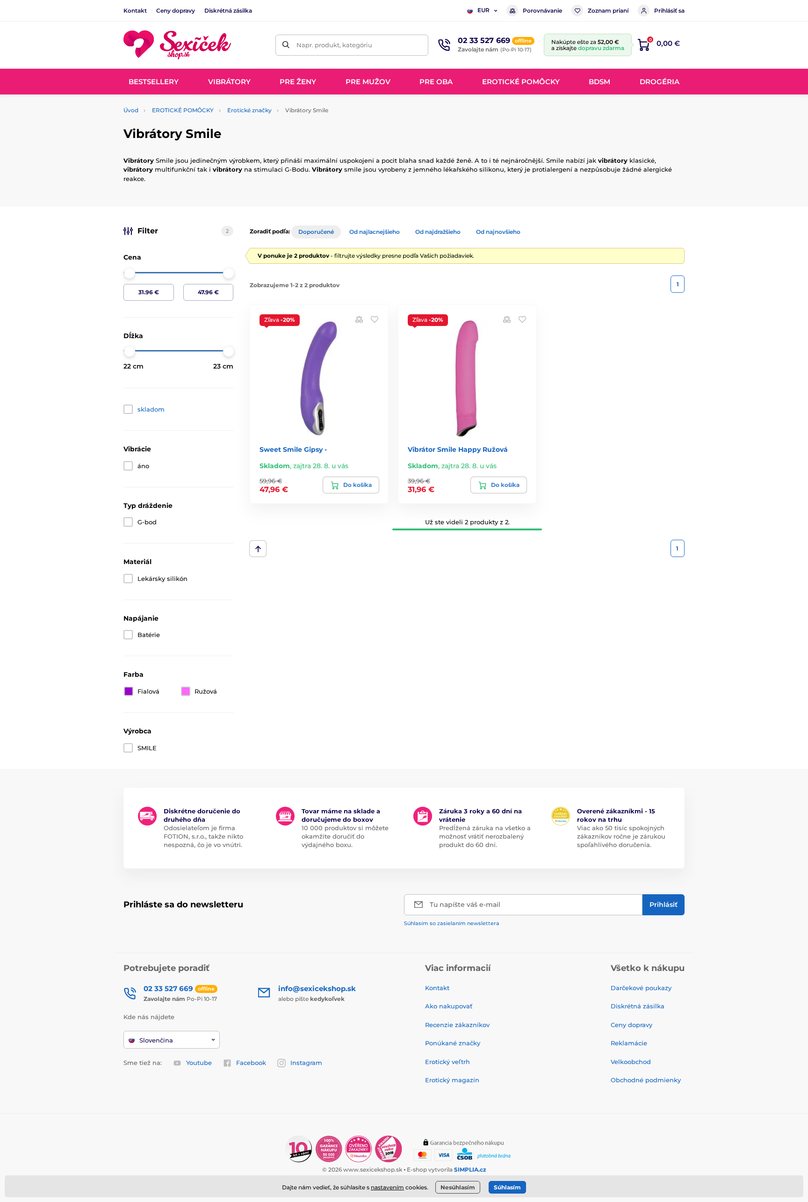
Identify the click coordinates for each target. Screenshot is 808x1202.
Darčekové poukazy (641, 988)
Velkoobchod (631, 1061)
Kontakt (135, 10)
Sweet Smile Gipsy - (293, 449)
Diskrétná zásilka (228, 10)
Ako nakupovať (448, 1006)
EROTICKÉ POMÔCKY (183, 110)
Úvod (130, 110)
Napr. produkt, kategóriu (334, 45)
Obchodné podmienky (646, 1080)
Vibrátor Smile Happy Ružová (458, 449)
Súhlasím (507, 1187)
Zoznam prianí (608, 10)
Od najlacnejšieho (374, 231)
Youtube (199, 1062)
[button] (374, 318)
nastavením (387, 1187)
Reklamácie (629, 1043)
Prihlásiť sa (669, 10)
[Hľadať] (285, 45)
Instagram (306, 1062)
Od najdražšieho (438, 231)
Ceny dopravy (175, 10)
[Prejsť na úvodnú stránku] (177, 45)
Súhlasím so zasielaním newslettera (451, 923)
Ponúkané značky (452, 1043)
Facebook (251, 1062)
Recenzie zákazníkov (457, 1024)
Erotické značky (249, 110)
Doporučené (316, 231)
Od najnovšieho (498, 231)
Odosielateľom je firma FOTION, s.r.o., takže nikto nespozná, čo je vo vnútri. (203, 836)
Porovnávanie (542, 10)
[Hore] (258, 549)
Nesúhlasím (457, 1187)
